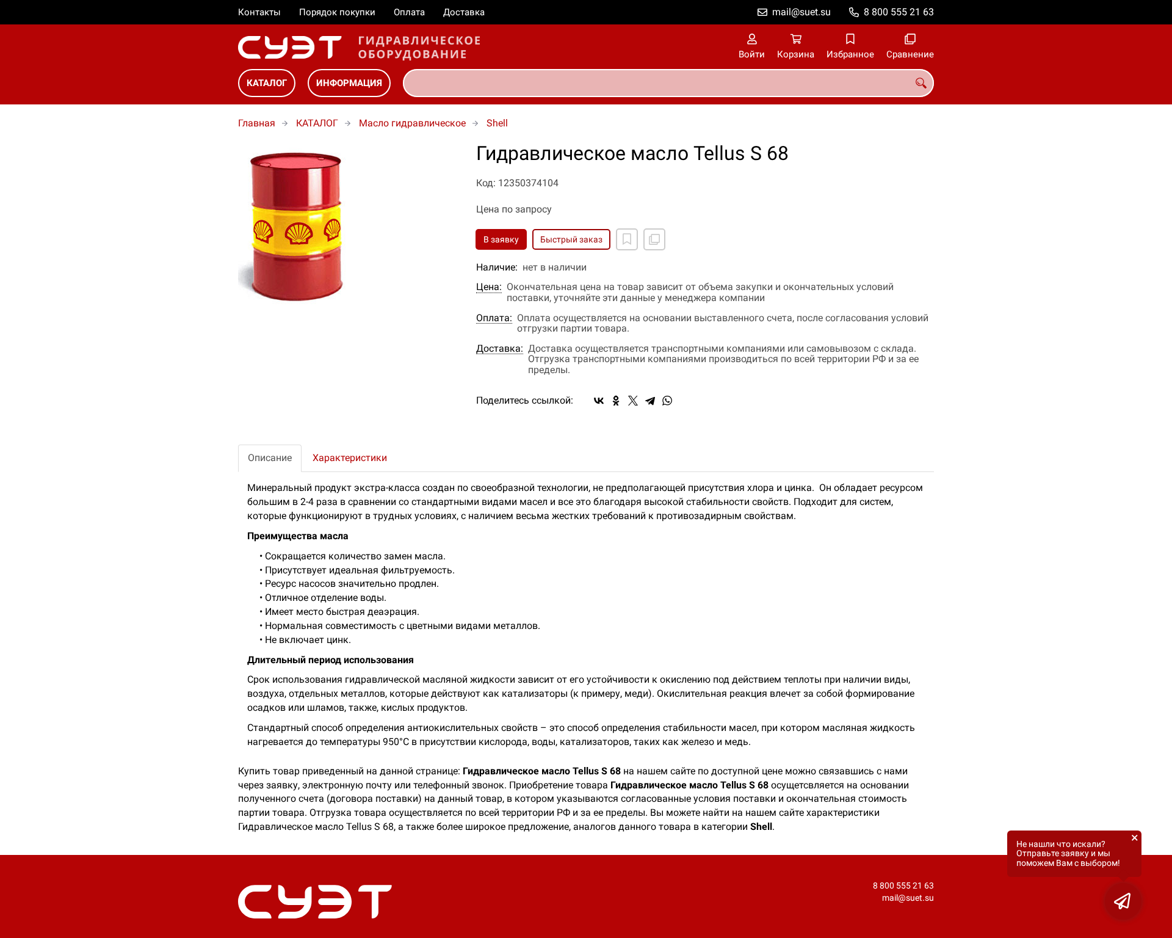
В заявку (501, 239)
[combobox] (668, 83)
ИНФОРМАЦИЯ (349, 83)
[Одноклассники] (616, 400)
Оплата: (494, 318)
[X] (633, 400)
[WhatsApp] (667, 400)
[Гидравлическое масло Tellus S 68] (348, 226)
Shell (497, 123)
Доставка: (499, 348)
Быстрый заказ (571, 239)
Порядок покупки (337, 12)
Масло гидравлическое (412, 123)
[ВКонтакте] (598, 400)
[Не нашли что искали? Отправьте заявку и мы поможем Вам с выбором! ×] (1123, 901)
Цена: (489, 287)
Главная (256, 123)
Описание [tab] (270, 458)
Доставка (464, 12)
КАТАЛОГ (267, 83)
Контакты (259, 12)
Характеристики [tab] (350, 458)
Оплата (409, 12)
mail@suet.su (801, 12)
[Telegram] (650, 400)
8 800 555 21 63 (899, 12)
